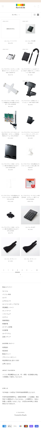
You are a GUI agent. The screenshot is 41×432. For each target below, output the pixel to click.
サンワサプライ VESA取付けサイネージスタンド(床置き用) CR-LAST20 (10, 197)
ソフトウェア (6, 314)
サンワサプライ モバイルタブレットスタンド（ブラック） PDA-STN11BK (30, 134)
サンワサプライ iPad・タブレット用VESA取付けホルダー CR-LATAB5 (11, 229)
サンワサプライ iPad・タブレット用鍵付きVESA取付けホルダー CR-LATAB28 (11, 102)
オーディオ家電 (7, 327)
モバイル (5, 291)
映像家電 (5, 324)
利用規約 (5, 347)
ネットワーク (6, 311)
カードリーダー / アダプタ (10, 304)
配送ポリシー (6, 354)
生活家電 (5, 330)
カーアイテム (6, 333)
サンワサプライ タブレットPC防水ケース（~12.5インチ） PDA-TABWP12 (11, 70)
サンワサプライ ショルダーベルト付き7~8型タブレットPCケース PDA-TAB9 (30, 70)
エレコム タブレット (10, 259)
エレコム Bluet (30, 227)
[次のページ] (20, 274)
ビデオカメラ (6, 301)
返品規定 (5, 351)
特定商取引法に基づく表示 (10, 360)
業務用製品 (5, 320)
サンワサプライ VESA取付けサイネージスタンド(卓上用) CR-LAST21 (30, 165)
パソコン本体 (6, 294)
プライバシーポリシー (9, 357)
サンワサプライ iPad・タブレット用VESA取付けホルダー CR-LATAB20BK (11, 165)
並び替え (15, 15)
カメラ (4, 298)
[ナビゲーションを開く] (3, 6)
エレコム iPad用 (30, 41)
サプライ (5, 317)
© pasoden (21, 412)
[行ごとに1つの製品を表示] (35, 15)
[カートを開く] (38, 6)
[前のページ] (3, 270)
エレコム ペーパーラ (10, 41)
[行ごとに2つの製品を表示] (38, 15)
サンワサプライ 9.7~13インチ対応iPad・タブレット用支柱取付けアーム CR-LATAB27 (11, 134)
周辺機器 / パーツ (8, 307)
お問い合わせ (6, 364)
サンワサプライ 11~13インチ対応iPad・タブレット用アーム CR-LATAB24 (30, 197)
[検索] (35, 6)
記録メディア (6, 337)
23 (37, 270)
